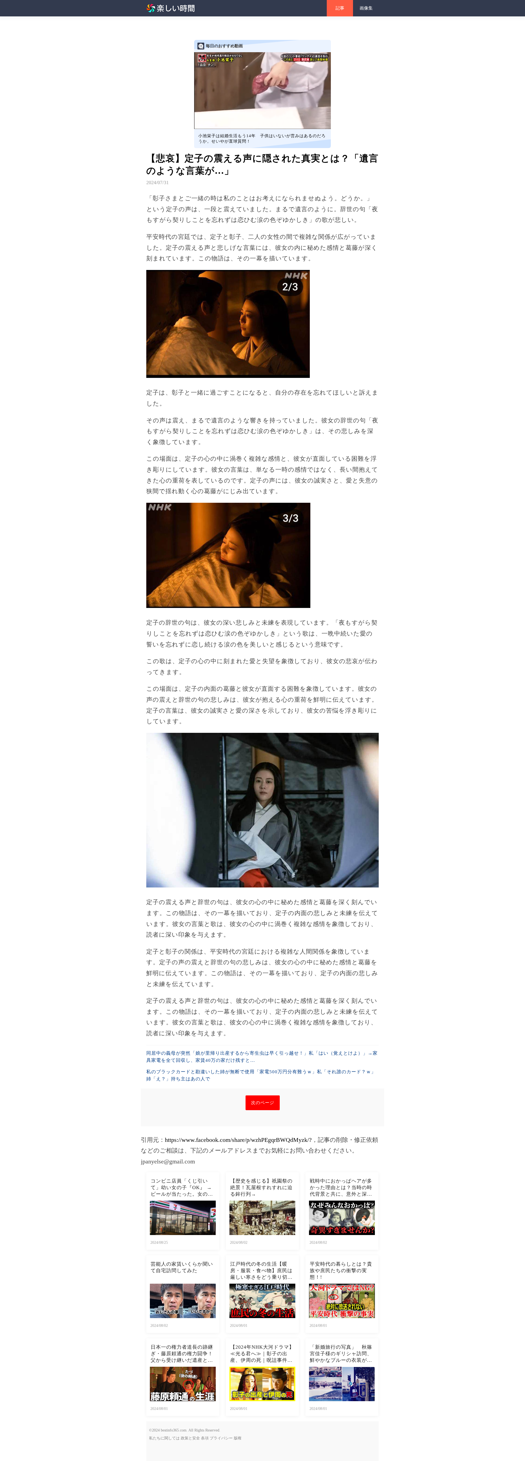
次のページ (262, 1102)
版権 (237, 1438)
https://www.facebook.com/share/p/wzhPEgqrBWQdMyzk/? (238, 1139)
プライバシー (221, 1438)
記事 (340, 8)
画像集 (366, 8)
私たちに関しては (164, 1438)
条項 (205, 1438)
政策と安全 (190, 1438)
